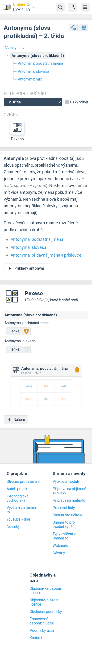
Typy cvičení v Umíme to (64, 536)
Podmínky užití (41, 630)
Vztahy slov (15, 48)
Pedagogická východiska (17, 498)
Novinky (13, 527)
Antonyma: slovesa (33, 71)
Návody (59, 553)
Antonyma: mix (30, 79)
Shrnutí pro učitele (67, 515)
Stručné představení (23, 482)
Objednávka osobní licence (45, 590)
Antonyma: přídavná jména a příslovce (46, 255)
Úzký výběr (79, 102)
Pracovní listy (64, 508)
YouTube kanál (18, 519)
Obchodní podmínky (45, 612)
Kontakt (35, 638)
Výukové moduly (66, 482)
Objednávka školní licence (44, 602)
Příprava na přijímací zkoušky (69, 491)
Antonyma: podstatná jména (40, 63)
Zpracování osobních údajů (41, 621)
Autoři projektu (18, 489)
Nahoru (19, 419)
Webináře (60, 545)
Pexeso (17, 139)
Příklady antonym (29, 268)
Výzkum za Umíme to (22, 510)
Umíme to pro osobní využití (64, 524)
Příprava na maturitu (69, 500)
